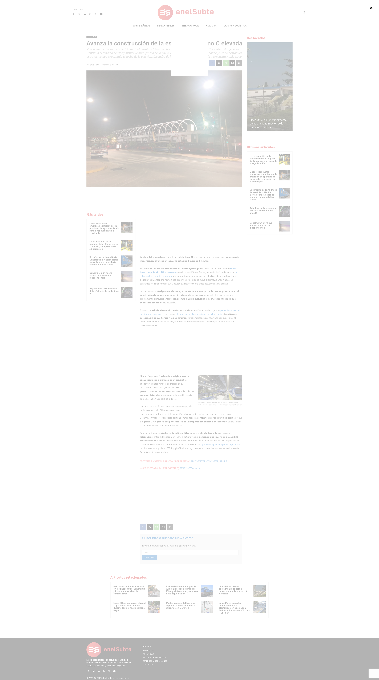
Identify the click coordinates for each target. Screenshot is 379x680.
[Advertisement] (189, 57)
